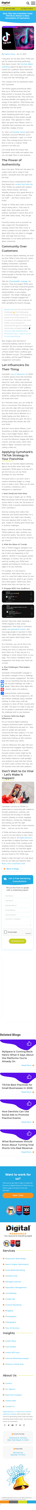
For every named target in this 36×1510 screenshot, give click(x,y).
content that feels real (23, 184)
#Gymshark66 (10, 331)
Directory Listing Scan (14, 1364)
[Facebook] (2, 682)
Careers (8, 1383)
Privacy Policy (21, 1499)
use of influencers (18, 374)
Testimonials (10, 1401)
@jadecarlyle (9, 309)
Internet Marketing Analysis (17, 1358)
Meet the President (13, 1395)
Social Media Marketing (15, 1270)
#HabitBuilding (22, 331)
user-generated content (16, 629)
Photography (10, 1316)
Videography (10, 1322)
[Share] (2, 693)
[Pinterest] (2, 689)
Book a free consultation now (13, 863)
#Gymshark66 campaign (18, 281)
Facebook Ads (11, 1276)
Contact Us (10, 1406)
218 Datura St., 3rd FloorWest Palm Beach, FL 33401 (18, 1439)
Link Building (10, 1293)
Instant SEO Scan (12, 1352)
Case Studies (10, 1347)
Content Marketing (13, 1305)
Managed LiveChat (13, 1282)
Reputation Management (16, 1287)
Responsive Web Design (15, 1259)
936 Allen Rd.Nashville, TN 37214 (18, 1454)
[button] (33, 4)
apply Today (18, 1195)
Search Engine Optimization (17, 1264)
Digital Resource (25, 838)
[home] (6, 3)
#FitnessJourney (10, 334)
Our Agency (10, 1389)
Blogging (9, 1311)
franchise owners (18, 132)
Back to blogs (12, 869)
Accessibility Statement (9, 1499)
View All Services (12, 1328)
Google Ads (10, 1299)
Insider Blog (10, 1341)
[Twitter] (2, 686)
